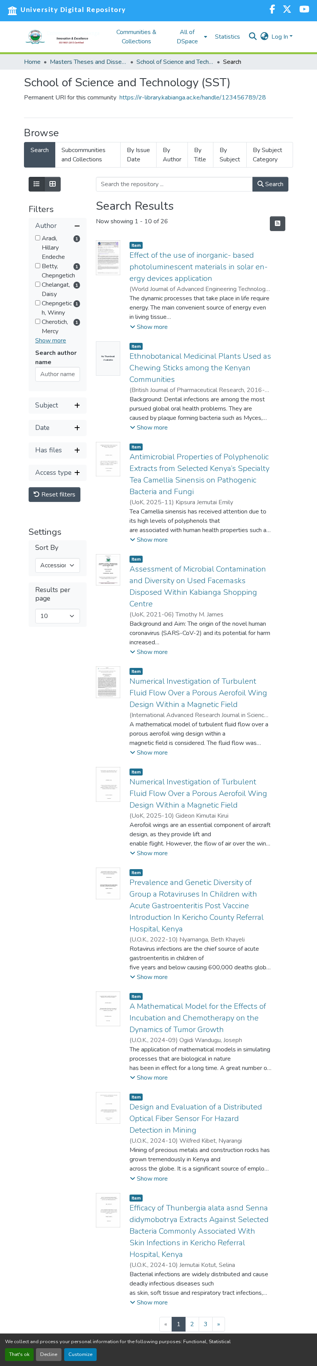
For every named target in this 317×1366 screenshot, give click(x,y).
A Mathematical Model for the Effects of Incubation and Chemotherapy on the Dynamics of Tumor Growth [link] (198, 1018)
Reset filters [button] (57, 494)
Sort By (46, 548)
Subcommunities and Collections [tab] (83, 155)
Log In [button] (280, 37)
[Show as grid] (52, 184)
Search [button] (273, 184)
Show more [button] (50, 340)
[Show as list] (37, 184)
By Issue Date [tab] (138, 155)
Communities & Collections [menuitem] (136, 37)
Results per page (52, 594)
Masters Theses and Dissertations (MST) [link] (88, 62)
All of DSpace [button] (187, 37)
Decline (48, 1354)
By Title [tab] (200, 155)
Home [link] (32, 62)
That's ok (19, 1354)
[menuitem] (189, 36)
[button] (62, 37)
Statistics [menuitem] (227, 37)
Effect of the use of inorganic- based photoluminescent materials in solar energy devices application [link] (199, 267)
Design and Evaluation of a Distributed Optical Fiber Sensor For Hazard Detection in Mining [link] (196, 1118)
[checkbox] (37, 237)
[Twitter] (287, 10)
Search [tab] (40, 150)
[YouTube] (304, 10)
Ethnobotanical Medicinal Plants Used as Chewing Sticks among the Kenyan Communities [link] (200, 368)
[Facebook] (272, 10)
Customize (80, 1354)
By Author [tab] (172, 155)
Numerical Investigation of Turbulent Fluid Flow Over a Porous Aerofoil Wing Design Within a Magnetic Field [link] (198, 693)
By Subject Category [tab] (267, 155)
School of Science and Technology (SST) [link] (175, 62)
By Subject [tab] (230, 155)
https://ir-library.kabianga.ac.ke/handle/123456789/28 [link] (192, 97)
